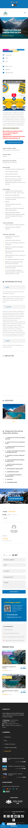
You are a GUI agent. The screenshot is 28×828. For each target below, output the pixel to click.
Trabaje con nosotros (9, 744)
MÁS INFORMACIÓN (15, 498)
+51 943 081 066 (11, 722)
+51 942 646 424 (11, 615)
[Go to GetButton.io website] (3, 826)
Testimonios (7, 737)
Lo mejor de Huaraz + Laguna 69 (10, 691)
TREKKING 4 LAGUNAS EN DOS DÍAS (16, 766)
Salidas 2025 (7, 751)
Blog (5, 740)
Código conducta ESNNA (10, 747)
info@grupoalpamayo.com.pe (11, 723)
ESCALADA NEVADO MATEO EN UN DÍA (16, 759)
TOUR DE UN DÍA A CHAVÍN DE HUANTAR (15, 774)
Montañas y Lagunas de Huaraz (9, 667)
